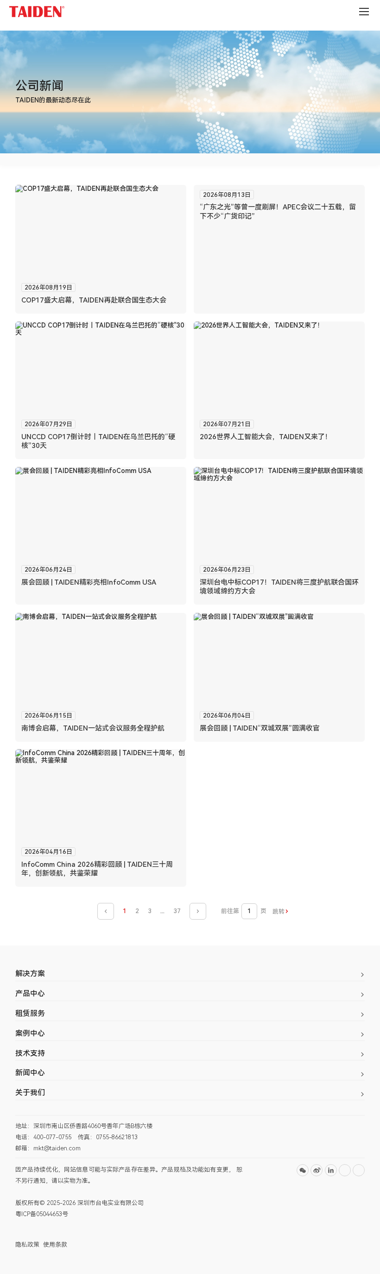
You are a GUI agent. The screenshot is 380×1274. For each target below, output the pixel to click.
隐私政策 (27, 1244)
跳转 (278, 911)
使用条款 (55, 1244)
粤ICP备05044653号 (41, 1214)
